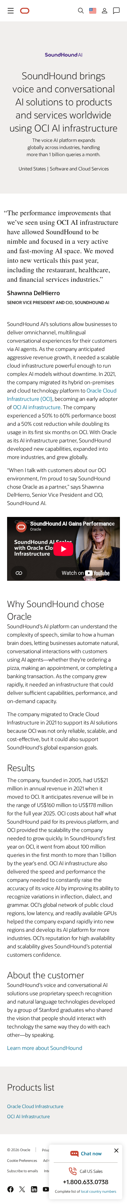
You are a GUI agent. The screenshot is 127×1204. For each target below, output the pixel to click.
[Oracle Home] (25, 11)
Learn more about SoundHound (44, 1047)
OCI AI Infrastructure (28, 1116)
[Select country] (92, 10)
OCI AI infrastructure (37, 407)
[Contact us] (116, 10)
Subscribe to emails (22, 1170)
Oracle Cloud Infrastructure (35, 1106)
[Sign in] (104, 10)
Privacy (47, 1150)
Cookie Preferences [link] (22, 1160)
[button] (10, 10)
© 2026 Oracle (18, 1149)
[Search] (80, 10)
